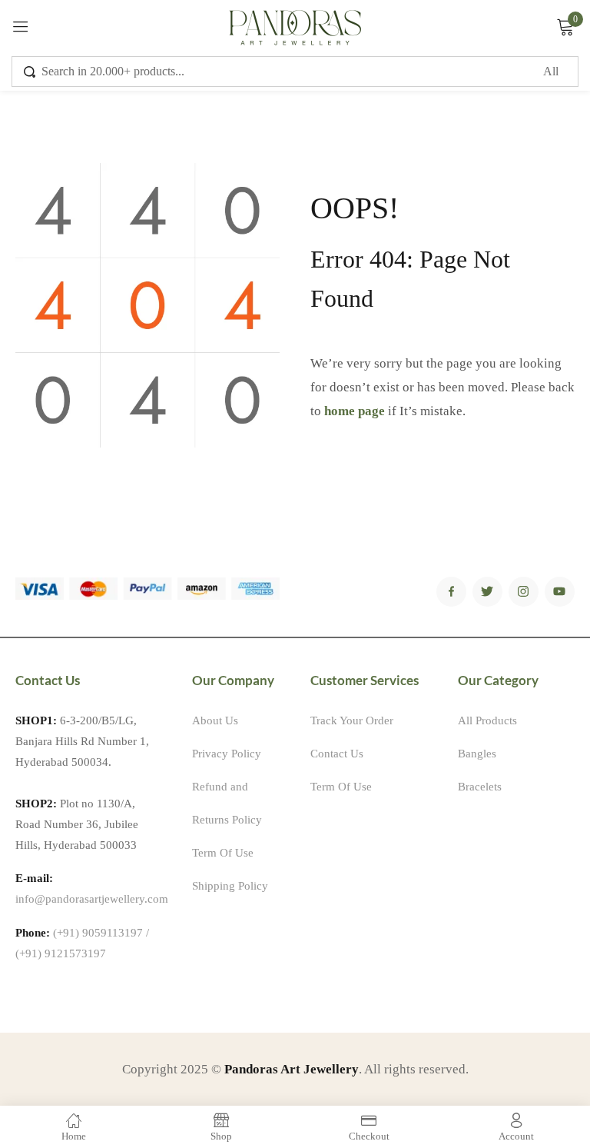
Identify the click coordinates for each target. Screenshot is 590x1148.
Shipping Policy (230, 886)
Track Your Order (351, 720)
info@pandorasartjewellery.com (91, 899)
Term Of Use (223, 853)
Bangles (477, 753)
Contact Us (336, 753)
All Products (487, 720)
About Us (215, 720)
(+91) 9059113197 (98, 933)
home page (354, 411)
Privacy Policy (226, 753)
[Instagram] (524, 592)
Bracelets (480, 786)
